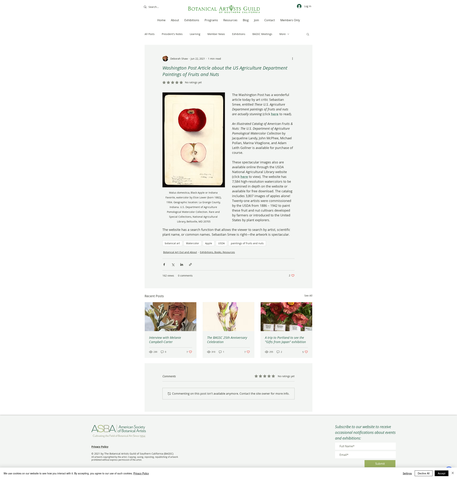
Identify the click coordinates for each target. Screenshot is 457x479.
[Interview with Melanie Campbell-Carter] (170, 316)
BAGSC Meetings (262, 34)
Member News (216, 34)
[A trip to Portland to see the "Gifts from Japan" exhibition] (286, 316)
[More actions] (292, 58)
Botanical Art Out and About (180, 252)
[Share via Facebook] (164, 264)
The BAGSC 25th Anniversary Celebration (227, 339)
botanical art (172, 243)
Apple (208, 243)
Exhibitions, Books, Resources (217, 252)
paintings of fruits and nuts (247, 243)
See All (308, 295)
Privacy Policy (141, 473)
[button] (308, 34)
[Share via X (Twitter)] (173, 264)
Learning (195, 34)
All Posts (150, 34)
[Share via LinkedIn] (181, 264)
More (282, 34)
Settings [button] (407, 473)
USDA (221, 243)
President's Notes (172, 34)
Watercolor (192, 243)
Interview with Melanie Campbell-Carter (165, 339)
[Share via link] (190, 264)
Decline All (424, 473)
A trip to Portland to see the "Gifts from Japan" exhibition (285, 339)
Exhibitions (238, 34)
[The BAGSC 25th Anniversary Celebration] (228, 316)
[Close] (453, 473)
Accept (441, 473)
